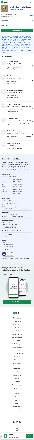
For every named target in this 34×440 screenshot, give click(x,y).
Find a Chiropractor (17, 334)
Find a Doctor (17, 321)
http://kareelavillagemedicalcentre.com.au (15, 203)
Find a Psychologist (17, 337)
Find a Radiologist (17, 350)
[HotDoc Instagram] (19, 422)
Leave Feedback (17, 363)
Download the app (17, 302)
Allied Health (17, 375)
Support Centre (17, 388)
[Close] (1, 435)
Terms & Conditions (17, 406)
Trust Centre (17, 413)
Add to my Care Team (16, 9)
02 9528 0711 (8, 200)
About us (17, 397)
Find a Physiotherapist (17, 327)
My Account (17, 356)
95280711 (24, 50)
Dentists (17, 378)
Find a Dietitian (17, 340)
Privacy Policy (17, 409)
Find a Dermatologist (17, 347)
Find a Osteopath (17, 344)
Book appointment (17, 30)
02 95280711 (14, 169)
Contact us (17, 403)
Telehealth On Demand (17, 353)
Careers (17, 400)
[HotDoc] (4, 2)
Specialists (17, 381)
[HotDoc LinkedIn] (17, 422)
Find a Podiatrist (17, 331)
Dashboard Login (17, 385)
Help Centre (17, 360)
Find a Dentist (17, 324)
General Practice (17, 372)
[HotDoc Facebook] (14, 422)
